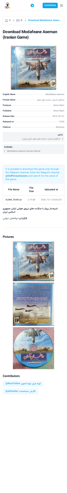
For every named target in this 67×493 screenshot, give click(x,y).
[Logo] (7, 6)
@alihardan (11, 391)
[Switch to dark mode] (39, 5)
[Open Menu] (61, 5)
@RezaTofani (12, 384)
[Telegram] (32, 5)
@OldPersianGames (16, 176)
